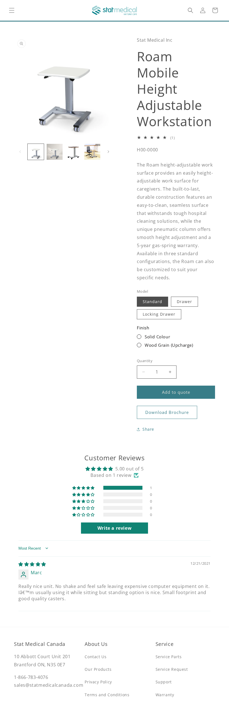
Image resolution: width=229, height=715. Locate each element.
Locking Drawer (159, 314)
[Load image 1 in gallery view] (36, 152)
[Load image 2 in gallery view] (55, 152)
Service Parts (169, 656)
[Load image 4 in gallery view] (92, 152)
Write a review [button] (114, 528)
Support (164, 681)
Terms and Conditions (107, 694)
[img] (32, 564)
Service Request (172, 669)
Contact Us (95, 656)
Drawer (184, 301)
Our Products (98, 669)
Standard (152, 301)
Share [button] (148, 429)
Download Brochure (167, 412)
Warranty (165, 694)
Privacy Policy (98, 681)
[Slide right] (108, 152)
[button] (12, 10)
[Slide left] (20, 152)
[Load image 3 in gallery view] (73, 152)
